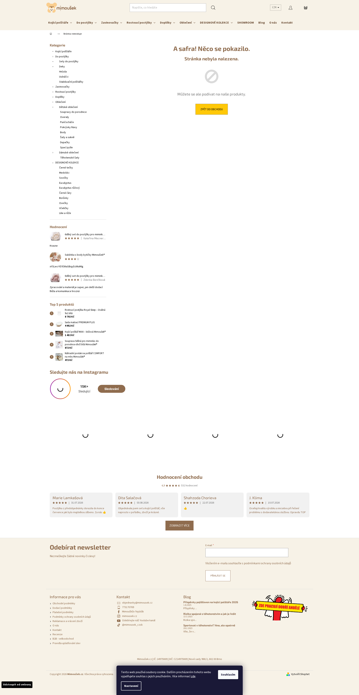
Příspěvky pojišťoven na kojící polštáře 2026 (210, 602)
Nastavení (131, 686)
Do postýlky (62, 56)
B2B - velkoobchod (63, 639)
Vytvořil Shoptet (300, 674)
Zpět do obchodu (212, 109)
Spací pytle (66, 147)
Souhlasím (228, 675)
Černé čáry (65, 193)
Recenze (58, 634)
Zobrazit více (179, 526)
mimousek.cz (129, 616)
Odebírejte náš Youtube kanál (138, 620)
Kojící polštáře (63, 51)
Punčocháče (67, 122)
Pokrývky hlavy (68, 127)
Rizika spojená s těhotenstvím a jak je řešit (209, 613)
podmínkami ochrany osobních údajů (267, 563)
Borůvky (63, 198)
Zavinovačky (62, 87)
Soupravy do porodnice (73, 112)
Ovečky (63, 203)
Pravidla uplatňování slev (66, 643)
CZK (274, 7)
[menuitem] (60, 22)
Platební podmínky (63, 612)
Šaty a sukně (67, 137)
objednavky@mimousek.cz (137, 603)
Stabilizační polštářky (71, 82)
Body (63, 132)
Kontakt (57, 630)
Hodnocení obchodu (179, 477)
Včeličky (63, 208)
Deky (62, 66)
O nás (56, 625)
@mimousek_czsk (132, 625)
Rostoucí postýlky (65, 92)
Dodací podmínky (62, 608)
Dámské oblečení (69, 153)
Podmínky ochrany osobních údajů (72, 617)
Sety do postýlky (68, 61)
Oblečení (60, 102)
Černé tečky (66, 168)
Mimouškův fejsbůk (133, 612)
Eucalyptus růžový (69, 188)
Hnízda (63, 72)
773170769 (128, 607)
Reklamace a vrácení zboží (68, 621)
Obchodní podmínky (64, 603)
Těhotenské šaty (69, 158)
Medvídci (64, 173)
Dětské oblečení (68, 107)
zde (193, 676)
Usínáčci (63, 77)
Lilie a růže (65, 213)
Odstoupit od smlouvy (17, 685)
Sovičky (63, 178)
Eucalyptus (65, 183)
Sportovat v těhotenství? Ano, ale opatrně (209, 625)
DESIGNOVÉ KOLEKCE (67, 163)
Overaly (64, 117)
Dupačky (65, 142)
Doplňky (59, 97)
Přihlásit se (218, 576)
